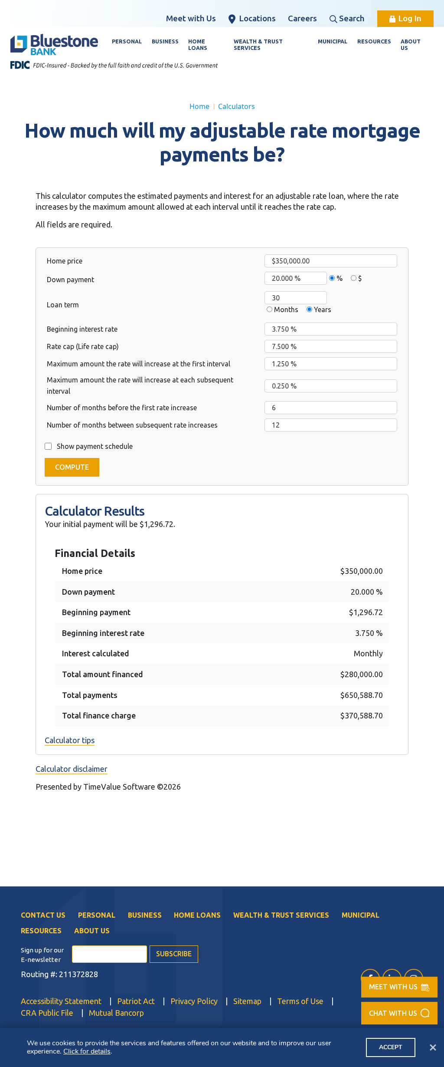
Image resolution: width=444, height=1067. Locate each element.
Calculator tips (70, 740)
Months (286, 309)
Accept (390, 1047)
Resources (41, 931)
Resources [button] (374, 41)
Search (352, 18)
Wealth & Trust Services (281, 915)
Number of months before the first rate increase (122, 408)
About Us (92, 931)
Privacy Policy (194, 1001)
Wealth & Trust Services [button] (258, 44)
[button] (399, 1013)
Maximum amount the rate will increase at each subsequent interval (140, 385)
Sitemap (247, 1001)
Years (322, 309)
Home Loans (197, 915)
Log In (409, 18)
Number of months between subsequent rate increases (132, 425)
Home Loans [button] (197, 44)
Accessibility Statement (61, 1001)
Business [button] (165, 41)
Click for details (87, 1051)
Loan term (63, 305)
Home (199, 106)
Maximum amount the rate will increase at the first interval (138, 364)
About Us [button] (411, 44)
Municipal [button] (332, 41)
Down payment (70, 279)
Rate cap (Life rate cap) (83, 346)
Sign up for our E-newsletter (42, 955)
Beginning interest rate (82, 329)
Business (145, 915)
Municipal (360, 915)
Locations (257, 18)
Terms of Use (300, 1001)
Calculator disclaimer (72, 768)
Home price (64, 261)
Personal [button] (127, 41)
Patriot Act (136, 1001)
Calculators (236, 106)
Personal (96, 915)
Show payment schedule (95, 446)
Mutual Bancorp (116, 1012)
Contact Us (43, 915)
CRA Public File (47, 1012)
